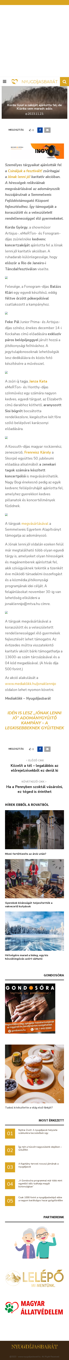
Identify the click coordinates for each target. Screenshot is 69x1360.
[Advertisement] (34, 41)
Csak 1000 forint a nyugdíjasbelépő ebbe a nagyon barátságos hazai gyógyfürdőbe (40, 1199)
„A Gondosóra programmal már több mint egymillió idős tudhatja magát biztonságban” (40, 1183)
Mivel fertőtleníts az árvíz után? (25, 854)
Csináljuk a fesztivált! (25, 171)
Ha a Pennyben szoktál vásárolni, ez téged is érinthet (34, 789)
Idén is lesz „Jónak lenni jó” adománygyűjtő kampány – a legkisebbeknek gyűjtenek (34, 720)
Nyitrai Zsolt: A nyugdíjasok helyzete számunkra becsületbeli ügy (37, 1131)
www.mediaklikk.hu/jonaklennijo (30, 683)
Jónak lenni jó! (19, 176)
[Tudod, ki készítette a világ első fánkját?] (34, 1074)
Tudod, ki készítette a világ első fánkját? (29, 1107)
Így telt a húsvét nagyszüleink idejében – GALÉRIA (40, 1148)
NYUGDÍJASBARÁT (35, 1346)
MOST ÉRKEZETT (51, 1120)
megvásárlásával (34, 523)
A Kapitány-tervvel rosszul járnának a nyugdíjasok (38, 1165)
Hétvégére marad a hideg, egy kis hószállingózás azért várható (26, 957)
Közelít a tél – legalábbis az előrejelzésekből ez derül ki (34, 768)
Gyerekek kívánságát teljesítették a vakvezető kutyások (28, 904)
